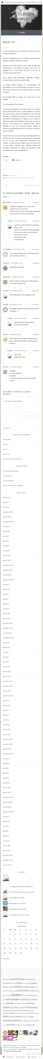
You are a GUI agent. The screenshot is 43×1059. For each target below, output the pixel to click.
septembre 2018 (8, 521)
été (33, 1025)
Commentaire (30, 416)
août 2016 (6, 642)
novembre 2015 (8, 686)
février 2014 (6, 787)
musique (23, 1003)
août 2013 (6, 816)
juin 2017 (6, 594)
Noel (16, 1007)
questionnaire (24, 1010)
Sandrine (6, 277)
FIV (14, 178)
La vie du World (12, 175)
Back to (5, 449)
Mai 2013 (6, 831)
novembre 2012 (8, 860)
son (22, 1016)
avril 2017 (6, 604)
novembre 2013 (8, 802)
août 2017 (6, 584)
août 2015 (6, 700)
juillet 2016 (6, 647)
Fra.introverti (13, 892)
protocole (32, 178)
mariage (10, 1003)
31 (21, 953)
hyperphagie (12, 999)
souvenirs (26, 1016)
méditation (30, 1003)
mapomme (7, 202)
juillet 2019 (6, 497)
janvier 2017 (6, 618)
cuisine (36, 987)
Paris (28, 1007)
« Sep (4, 958)
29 (10, 953)
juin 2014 (6, 768)
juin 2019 (6, 502)
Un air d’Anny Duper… (23, 915)
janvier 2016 (6, 676)
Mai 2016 (6, 657)
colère (11, 987)
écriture (11, 1024)
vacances (15, 1020)
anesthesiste (9, 178)
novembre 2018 (8, 512)
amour (21, 978)
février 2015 (6, 729)
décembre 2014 (8, 739)
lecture (29, 1000)
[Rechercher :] (21, 428)
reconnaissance (19, 1013)
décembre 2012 (8, 855)
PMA (28, 178)
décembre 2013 (8, 797)
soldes (12, 1016)
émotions (23, 1025)
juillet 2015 (6, 705)
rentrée (31, 1013)
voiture (30, 1021)
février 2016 (6, 671)
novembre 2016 (8, 628)
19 (31, 944)
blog (18, 983)
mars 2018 (6, 551)
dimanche (5, 991)
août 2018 (6, 526)
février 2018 (6, 555)
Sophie (5, 304)
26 (31, 948)
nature (6, 1007)
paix (19, 1007)
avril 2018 (6, 546)
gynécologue (18, 178)
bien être (13, 983)
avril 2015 (6, 720)
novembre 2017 (8, 570)
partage (34, 1007)
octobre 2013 (7, 807)
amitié (14, 979)
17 (21, 944)
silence (6, 1016)
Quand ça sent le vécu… (27, 892)
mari (4, 1003)
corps (25, 987)
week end (36, 1021)
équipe (29, 1025)
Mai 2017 (6, 599)
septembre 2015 (8, 696)
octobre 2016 (7, 633)
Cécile (5, 334)
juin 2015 (6, 710)
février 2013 (6, 845)
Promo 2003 (6, 439)
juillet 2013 (6, 821)
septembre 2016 (8, 638)
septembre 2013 (8, 812)
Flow (25, 995)
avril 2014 (6, 778)
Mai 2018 (6, 541)
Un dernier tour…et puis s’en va (12, 459)
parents (23, 1007)
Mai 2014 (6, 773)
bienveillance (7, 983)
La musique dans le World (11, 471)
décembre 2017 (8, 565)
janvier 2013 (6, 850)
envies (37, 991)
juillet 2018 (6, 531)
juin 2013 (6, 826)
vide (22, 1021)
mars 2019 (6, 507)
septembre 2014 (8, 754)
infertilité (24, 178)
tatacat (6, 263)
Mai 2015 (6, 715)
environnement (7, 995)
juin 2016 (6, 652)
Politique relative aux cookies (13, 1051)
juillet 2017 (6, 589)
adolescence (6, 979)
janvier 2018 (6, 560)
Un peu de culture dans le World (13, 485)
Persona (5, 444)
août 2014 (6, 758)
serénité (36, 1013)
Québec (32, 1010)
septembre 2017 (8, 580)
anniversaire (29, 979)
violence (25, 1021)
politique (11, 1010)
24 (21, 948)
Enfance (26, 990)
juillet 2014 (6, 763)
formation (30, 995)
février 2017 (6, 613)
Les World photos (8, 480)
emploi (19, 990)
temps (31, 1016)
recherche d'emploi (9, 1013)
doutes (10, 991)
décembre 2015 (8, 681)
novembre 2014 (8, 744)
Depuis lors (6, 454)
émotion (18, 1025)
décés (14, 991)
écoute (5, 1025)
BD (34, 979)
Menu (23, 32)
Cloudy (10, 221)
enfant (32, 991)
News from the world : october (31, 185)
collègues (6, 987)
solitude (18, 1017)
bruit (27, 983)
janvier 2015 (6, 734)
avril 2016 (6, 662)
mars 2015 (6, 725)
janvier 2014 (6, 792)
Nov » (8, 958)
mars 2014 (6, 783)
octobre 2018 (7, 517)
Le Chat (6, 367)
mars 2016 (6, 667)
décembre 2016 (8, 623)
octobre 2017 (7, 575)
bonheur (23, 983)
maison (35, 999)
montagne (17, 1003)
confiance (18, 986)
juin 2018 (6, 536)
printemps (17, 1010)
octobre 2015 (7, 691)
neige (12, 1007)
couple (31, 987)
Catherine (7, 249)
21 (5, 948)
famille (15, 995)
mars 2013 (6, 841)
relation (26, 1013)
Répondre (35, 202)
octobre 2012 (7, 865)
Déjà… (6, 185)
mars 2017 (6, 609)
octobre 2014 (7, 749)
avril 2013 (6, 836)
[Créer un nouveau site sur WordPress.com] (21, 2)
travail (6, 1020)
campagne (33, 983)
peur (4, 1010)
